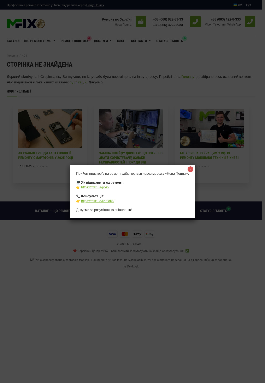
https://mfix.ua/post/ (95, 187)
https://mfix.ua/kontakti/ (97, 200)
